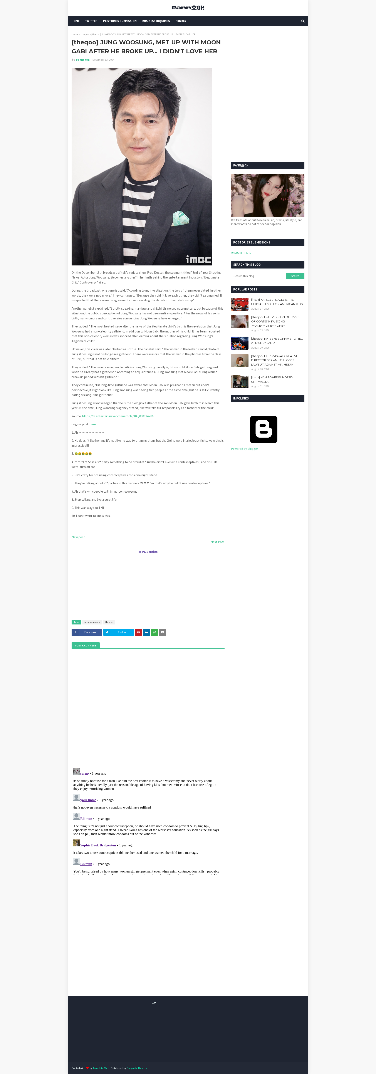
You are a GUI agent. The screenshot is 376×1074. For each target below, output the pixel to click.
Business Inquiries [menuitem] (156, 21)
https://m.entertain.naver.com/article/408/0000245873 (118, 416)
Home (75, 34)
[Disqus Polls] (148, 707)
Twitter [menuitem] (91, 21)
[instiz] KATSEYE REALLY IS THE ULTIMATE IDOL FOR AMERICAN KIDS (277, 302)
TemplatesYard (101, 1068)
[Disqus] (148, 820)
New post (78, 537)
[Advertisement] (148, 584)
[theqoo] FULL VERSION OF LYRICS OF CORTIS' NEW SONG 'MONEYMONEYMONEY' (275, 321)
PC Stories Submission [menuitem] (120, 21)
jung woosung (92, 622)
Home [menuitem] (75, 21)
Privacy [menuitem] (181, 21)
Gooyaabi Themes (137, 1068)
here (93, 424)
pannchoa (83, 60)
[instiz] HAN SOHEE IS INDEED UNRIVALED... (272, 379)
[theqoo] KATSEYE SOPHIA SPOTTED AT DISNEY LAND (277, 341)
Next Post (218, 542)
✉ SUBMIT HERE (241, 253)
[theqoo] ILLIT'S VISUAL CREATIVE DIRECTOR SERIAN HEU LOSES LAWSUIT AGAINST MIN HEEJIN (274, 360)
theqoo (85, 34)
